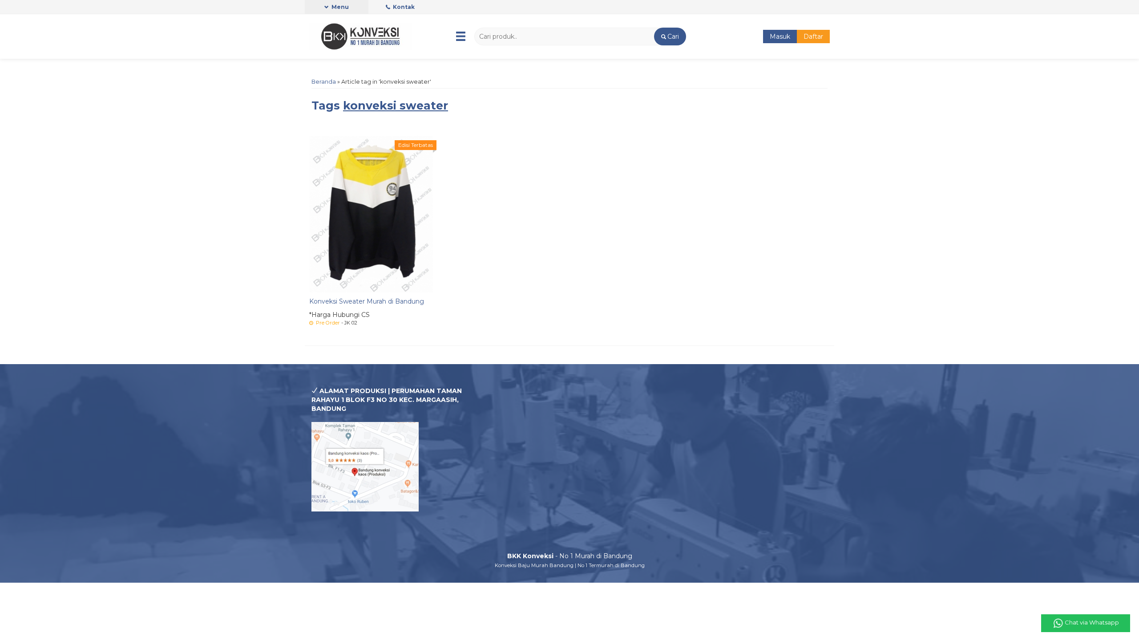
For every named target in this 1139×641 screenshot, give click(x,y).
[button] (670, 36)
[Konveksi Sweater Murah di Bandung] (371, 214)
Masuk (780, 36)
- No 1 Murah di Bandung (569, 556)
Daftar (813, 36)
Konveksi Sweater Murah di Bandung (366, 301)
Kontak (403, 7)
